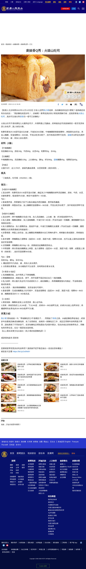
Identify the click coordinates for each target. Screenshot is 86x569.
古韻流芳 (52, 469)
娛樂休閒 (16, 44)
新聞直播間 (66, 8)
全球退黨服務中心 (53, 549)
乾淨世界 (34, 549)
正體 (25, 2)
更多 (13, 552)
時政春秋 (41, 472)
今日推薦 (21, 479)
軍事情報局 (42, 480)
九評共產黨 (51, 513)
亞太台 (52, 442)
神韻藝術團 (14, 549)
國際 (11, 465)
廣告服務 (56, 542)
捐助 (59, 2)
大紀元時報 (24, 549)
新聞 (13, 461)
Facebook (76, 2)
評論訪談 (42, 461)
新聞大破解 (42, 477)
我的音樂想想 (76, 490)
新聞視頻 (31, 461)
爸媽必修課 (53, 477)
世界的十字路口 (44, 485)
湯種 (69, 135)
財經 (17, 470)
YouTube (83, 2)
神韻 (6, 2)
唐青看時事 (42, 482)
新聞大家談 (42, 464)
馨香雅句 (52, 472)
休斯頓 (35, 442)
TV (74, 8)
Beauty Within (76, 477)
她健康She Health (66, 467)
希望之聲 (42, 549)
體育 (23, 467)
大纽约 (11, 442)
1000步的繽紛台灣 (77, 486)
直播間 (50, 453)
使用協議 (39, 542)
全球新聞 (31, 464)
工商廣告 (51, 534)
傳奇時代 (51, 502)
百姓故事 (51, 526)
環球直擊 (31, 467)
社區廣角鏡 (31, 485)
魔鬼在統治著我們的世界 (56, 510)
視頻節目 (9, 44)
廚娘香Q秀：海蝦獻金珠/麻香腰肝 (72, 385)
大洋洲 (29, 442)
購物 (70, 2)
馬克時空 (41, 488)
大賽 (11, 2)
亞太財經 (31, 490)
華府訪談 (31, 480)
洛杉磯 (23, 442)
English (68, 442)
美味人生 (75, 475)
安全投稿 (47, 542)
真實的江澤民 (52, 515)
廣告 (54, 2)
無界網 (78, 549)
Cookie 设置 (43, 566)
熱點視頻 (21, 476)
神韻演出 (13, 484)
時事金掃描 (42, 469)
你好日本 (75, 467)
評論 (11, 470)
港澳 (17, 465)
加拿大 (17, 442)
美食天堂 (75, 472)
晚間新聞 (31, 472)
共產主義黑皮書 (53, 523)
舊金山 (46, 442)
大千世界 (75, 480)
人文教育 (53, 461)
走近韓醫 (63, 477)
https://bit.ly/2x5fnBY (21, 351)
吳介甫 (46, 110)
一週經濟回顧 (32, 482)
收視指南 (22, 542)
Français (75, 442)
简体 (29, 2)
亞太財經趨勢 (32, 488)
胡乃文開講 (63, 469)
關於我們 (14, 542)
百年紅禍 (51, 518)
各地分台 (18, 2)
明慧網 (64, 549)
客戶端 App (73, 542)
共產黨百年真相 (53, 505)
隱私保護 (31, 542)
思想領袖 (41, 475)
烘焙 (22, 116)
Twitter (80, 2)
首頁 (2, 44)
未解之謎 (52, 464)
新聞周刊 (31, 477)
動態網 (71, 549)
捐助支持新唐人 (64, 453)
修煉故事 (51, 531)
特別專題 (52, 496)
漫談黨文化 (51, 529)
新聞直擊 (31, 475)
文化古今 (52, 480)
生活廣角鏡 (76, 464)
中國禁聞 (31, 469)
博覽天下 (13, 482)
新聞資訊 (21, 453)
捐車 (65, 2)
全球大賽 (21, 484)
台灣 (17, 467)
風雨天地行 (51, 521)
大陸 (11, 473)
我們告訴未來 (52, 499)
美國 (11, 467)
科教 (17, 473)
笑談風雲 (52, 467)
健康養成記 (63, 472)
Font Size (75, 104)
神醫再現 (63, 475)
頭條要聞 (13, 476)
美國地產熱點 (53, 482)
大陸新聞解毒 (43, 490)
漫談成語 (52, 475)
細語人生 (41, 493)
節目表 (41, 453)
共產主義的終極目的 (54, 507)
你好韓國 (75, 469)
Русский (5, 445)
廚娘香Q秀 (24, 44)
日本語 (11, 445)
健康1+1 (62, 464)
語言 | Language (38, 2)
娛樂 (23, 465)
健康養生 (64, 461)
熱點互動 (41, 467)
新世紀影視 (6, 552)
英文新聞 (48, 2)
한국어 (18, 445)
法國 (40, 442)
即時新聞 (13, 479)
